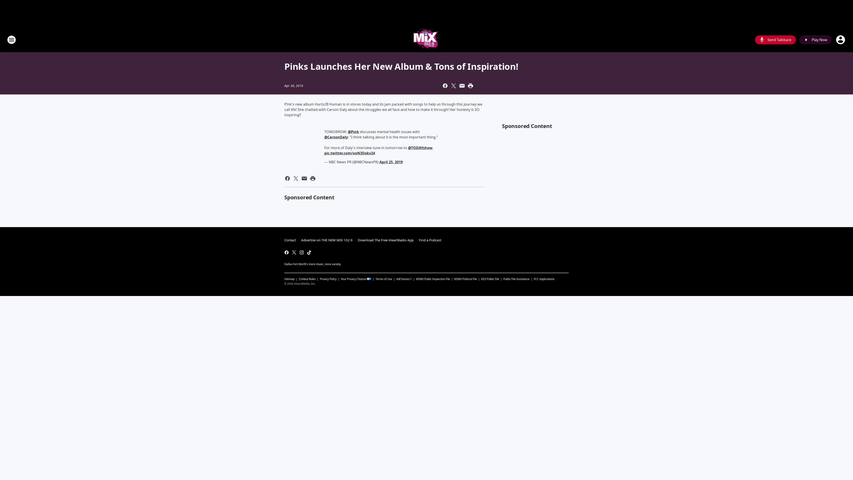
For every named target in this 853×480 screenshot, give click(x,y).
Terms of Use (384, 279)
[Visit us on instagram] (301, 252)
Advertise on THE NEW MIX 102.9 (327, 240)
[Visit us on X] (294, 252)
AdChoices (402, 279)
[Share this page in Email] (462, 86)
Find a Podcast (430, 240)
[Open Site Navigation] (11, 39)
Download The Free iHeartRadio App (386, 240)
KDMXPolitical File (465, 279)
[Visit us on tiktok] (309, 252)
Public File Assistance (516, 279)
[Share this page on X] (453, 86)
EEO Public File (490, 279)
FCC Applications (544, 279)
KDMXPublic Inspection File (433, 279)
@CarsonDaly (336, 137)
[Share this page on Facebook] (445, 86)
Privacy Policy (328, 279)
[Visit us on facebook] (286, 252)
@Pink (353, 131)
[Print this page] (470, 86)
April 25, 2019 (391, 162)
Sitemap (289, 279)
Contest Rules (307, 279)
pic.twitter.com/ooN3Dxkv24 (349, 153)
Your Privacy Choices (353, 279)
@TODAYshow (420, 147)
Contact (290, 240)
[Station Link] (427, 39)
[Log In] (841, 39)
